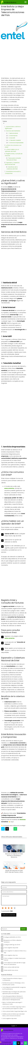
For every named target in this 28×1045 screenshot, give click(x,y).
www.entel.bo (9, 488)
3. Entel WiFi (12, 138)
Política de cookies (13, 1035)
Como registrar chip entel (11, 947)
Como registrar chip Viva (11, 955)
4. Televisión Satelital (15, 140)
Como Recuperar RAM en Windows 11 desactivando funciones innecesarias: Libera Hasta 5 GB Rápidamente (12, 997)
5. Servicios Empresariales (16, 143)
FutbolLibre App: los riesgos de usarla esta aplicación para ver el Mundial (14, 992)
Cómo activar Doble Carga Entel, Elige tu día (14, 1011)
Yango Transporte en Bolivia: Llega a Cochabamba (12, 979)
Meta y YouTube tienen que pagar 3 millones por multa (12, 1003)
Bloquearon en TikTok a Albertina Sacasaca (13, 941)
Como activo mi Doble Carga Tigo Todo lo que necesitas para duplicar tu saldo (14, 1007)
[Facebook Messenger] (3, 829)
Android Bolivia (5, 1038)
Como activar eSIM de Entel (11, 967)
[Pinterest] (11, 829)
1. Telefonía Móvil (13, 133)
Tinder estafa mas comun (11, 970)
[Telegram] (19, 829)
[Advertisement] (14, 61)
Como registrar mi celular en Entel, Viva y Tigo (15, 951)
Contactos (4, 1033)
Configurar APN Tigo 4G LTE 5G (12, 944)
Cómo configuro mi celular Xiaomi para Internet (14, 959)
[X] (7, 829)
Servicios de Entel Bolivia (13, 131)
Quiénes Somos (11, 1033)
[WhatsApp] (15, 829)
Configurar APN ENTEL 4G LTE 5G (12, 937)
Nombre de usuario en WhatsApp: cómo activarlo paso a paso (13, 983)
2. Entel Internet (13, 135)
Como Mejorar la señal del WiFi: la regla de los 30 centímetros (14, 963)
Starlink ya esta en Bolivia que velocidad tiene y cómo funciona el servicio (13, 1014)
